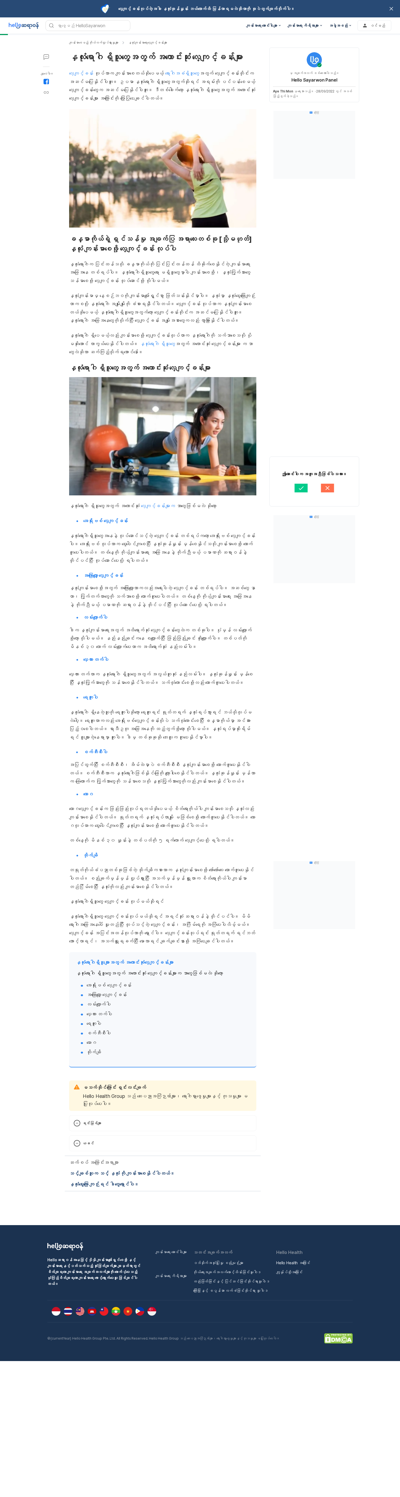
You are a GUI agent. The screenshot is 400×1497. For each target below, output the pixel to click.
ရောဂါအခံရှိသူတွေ (182, 73)
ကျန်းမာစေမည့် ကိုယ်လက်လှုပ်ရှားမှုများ (93, 43)
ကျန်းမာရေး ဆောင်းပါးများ (171, 1252)
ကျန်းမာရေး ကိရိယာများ (171, 1276)
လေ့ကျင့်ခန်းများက (158, 506)
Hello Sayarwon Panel (314, 80)
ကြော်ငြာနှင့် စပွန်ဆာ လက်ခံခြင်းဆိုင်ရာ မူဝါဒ (230, 1290)
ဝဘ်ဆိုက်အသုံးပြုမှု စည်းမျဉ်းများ (218, 1262)
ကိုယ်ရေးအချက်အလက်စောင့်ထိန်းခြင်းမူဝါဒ (227, 1272)
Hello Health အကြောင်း (293, 1262)
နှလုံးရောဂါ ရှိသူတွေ (157, 344)
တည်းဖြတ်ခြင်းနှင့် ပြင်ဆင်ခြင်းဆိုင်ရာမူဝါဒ (231, 1281)
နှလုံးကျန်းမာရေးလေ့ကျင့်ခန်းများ (147, 43)
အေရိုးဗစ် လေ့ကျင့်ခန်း (105, 521)
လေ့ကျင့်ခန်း (81, 73)
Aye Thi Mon (283, 91)
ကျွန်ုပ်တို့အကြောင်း (289, 1272)
